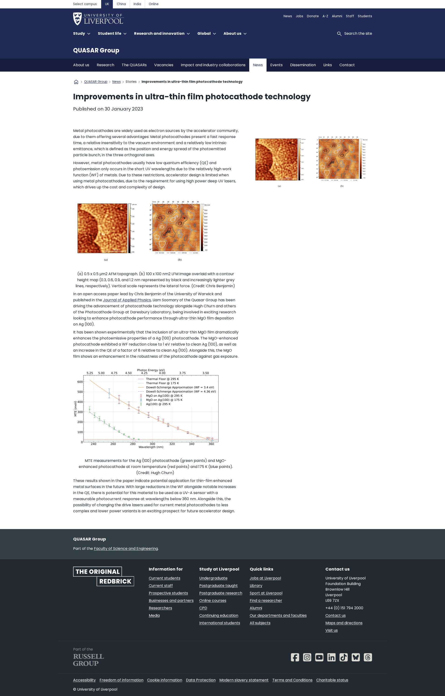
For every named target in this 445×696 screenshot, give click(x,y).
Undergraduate (213, 578)
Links (327, 65)
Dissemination (303, 65)
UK (107, 4)
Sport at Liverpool (266, 593)
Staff (350, 16)
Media (154, 615)
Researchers (160, 608)
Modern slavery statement (244, 680)
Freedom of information (121, 680)
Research (105, 65)
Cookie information (164, 680)
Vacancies (163, 65)
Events (276, 65)
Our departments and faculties (278, 615)
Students (365, 16)
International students (219, 623)
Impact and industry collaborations (213, 65)
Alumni (337, 16)
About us (81, 65)
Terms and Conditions (292, 680)
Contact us (335, 615)
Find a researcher (266, 600)
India (137, 4)
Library (256, 585)
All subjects (260, 623)
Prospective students (168, 593)
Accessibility (84, 680)
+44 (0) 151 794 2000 (344, 608)
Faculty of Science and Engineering (126, 548)
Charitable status (332, 680)
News (288, 16)
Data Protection (201, 680)
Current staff (161, 585)
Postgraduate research (220, 593)
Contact (347, 65)
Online (154, 4)
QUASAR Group (96, 50)
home (76, 82)
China (121, 4)
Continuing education (218, 615)
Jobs (299, 16)
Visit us (331, 630)
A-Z (325, 16)
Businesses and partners (171, 600)
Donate (313, 16)
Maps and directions (344, 623)
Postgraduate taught (218, 585)
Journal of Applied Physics (127, 300)
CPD (203, 608)
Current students (164, 578)
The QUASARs (134, 65)
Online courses (212, 600)
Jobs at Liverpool (265, 578)
